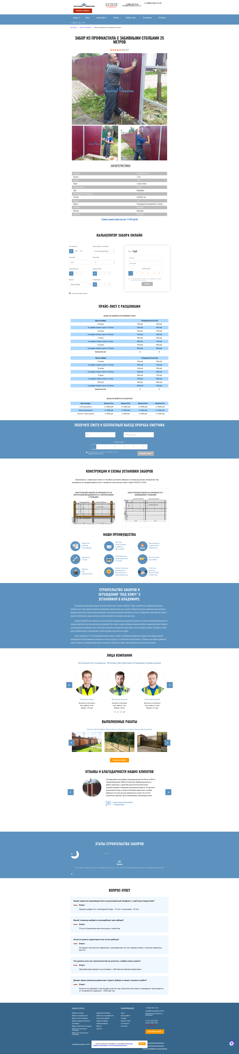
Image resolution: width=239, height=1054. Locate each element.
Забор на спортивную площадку (79, 1029)
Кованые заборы (102, 1023)
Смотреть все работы (119, 760)
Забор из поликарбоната (105, 1015)
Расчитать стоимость (82, 11)
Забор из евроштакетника (81, 1021)
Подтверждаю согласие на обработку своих (146, 279)
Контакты (162, 18)
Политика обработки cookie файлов (154, 1049)
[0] (131, 273)
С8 (71, 251)
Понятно (142, 1043)
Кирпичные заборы (103, 1018)
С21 (81, 251)
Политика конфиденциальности (153, 1043)
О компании (147, 18)
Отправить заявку (145, 453)
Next (170, 685)
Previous (69, 685)
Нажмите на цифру (146, 268)
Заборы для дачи (78, 1013)
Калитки (99, 1028)
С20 (76, 251)
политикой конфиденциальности (118, 1045)
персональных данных (138, 280)
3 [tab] (121, 711)
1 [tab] (115, 711)
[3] (148, 273)
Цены (87, 18)
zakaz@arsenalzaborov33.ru (131, 5)
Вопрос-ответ (131, 18)
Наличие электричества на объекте (79, 293)
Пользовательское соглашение (153, 1046)
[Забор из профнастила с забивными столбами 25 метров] (119, 89)
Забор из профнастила (80, 1015)
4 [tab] (124, 711)
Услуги (75, 18)
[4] (154, 273)
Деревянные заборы (103, 1013)
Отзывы (116, 18)
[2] (142, 273)
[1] (137, 273)
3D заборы (75, 1023)
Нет (95, 273)
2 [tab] (118, 711)
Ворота (98, 1026)
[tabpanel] (86, 689)
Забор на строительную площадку (80, 1033)
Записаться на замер (155, 1031)
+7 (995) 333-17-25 (131, 4)
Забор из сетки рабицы (80, 1018)
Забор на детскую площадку (81, 1026)
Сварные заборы (102, 1021)
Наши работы (101, 18)
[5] (159, 273)
